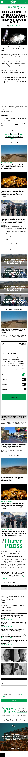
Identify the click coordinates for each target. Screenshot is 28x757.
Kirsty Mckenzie (16, 25)
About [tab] (23, 348)
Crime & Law (6, 7)
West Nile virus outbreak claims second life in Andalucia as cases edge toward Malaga (12, 630)
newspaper (15, 136)
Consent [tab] (5, 348)
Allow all (14, 397)
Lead (12, 7)
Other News (23, 7)
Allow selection (14, 404)
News (16, 124)
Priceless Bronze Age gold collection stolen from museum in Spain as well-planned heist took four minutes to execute (12, 193)
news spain (8, 136)
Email (3, 683)
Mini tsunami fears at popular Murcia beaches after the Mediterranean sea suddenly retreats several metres (13, 624)
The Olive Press (13, 138)
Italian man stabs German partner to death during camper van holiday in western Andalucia (12, 166)
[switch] (24, 379)
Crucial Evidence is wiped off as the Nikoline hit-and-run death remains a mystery (13, 445)
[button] (25, 588)
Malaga (16, 7)
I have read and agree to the (13, 695)
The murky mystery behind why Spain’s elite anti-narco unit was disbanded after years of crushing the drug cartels (13, 220)
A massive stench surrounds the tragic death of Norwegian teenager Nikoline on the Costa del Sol (13, 418)
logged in (11, 247)
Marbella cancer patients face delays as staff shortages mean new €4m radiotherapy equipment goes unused (13, 617)
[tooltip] (7, 239)
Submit (14, 700)
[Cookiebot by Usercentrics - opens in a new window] (19, 344)
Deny (14, 411)
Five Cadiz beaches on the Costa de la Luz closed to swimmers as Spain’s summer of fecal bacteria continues (14, 642)
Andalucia (7, 134)
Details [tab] (14, 348)
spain (21, 136)
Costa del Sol (14, 134)
